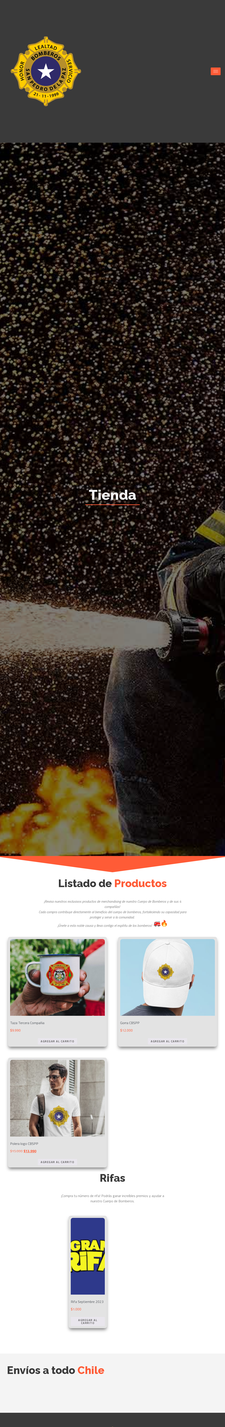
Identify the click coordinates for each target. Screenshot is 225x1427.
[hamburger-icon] (216, 71)
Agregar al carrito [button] (57, 1041)
